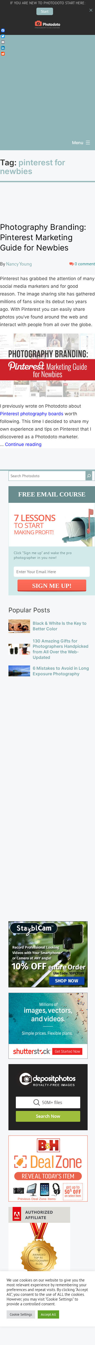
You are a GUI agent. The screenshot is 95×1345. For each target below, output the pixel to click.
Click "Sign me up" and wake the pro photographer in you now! (43, 555)
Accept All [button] (48, 1314)
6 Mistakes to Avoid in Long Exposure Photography (61, 670)
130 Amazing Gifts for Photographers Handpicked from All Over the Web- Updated (60, 649)
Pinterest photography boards (31, 413)
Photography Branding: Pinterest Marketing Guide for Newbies (43, 237)
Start (45, 11)
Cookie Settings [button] (21, 1314)
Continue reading (23, 444)
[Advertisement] (47, 82)
